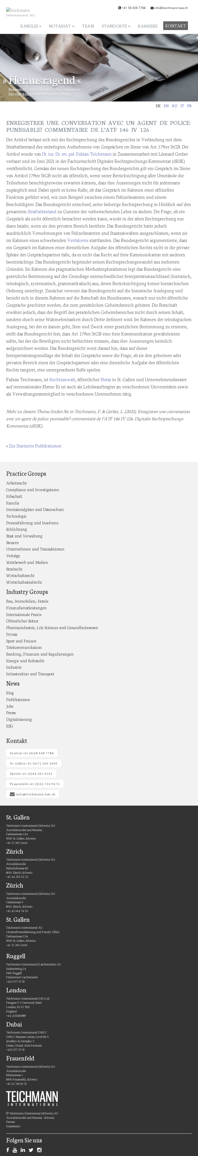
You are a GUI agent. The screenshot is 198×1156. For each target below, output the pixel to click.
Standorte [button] (115, 26)
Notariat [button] (60, 26)
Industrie (14, 667)
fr (189, 105)
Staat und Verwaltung (24, 535)
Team (88, 26)
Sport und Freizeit (21, 641)
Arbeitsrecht (16, 483)
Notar (106, 379)
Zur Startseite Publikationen (35, 445)
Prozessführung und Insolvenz (32, 522)
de (158, 105)
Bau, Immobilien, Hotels (27, 601)
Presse (11, 712)
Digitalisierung (19, 719)
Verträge (13, 555)
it (182, 105)
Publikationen (18, 699)
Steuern (12, 542)
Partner (10, 1121)
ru (174, 105)
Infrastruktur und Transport (30, 673)
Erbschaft (14, 496)
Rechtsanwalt (62, 379)
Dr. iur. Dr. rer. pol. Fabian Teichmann (77, 153)
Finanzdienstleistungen (26, 607)
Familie (12, 503)
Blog (10, 692)
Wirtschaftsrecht (20, 575)
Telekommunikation (24, 647)
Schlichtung (16, 529)
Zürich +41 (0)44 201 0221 (31, 773)
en (166, 105)
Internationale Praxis (23, 614)
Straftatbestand (42, 211)
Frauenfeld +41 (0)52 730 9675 (35, 783)
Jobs (9, 706)
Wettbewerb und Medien (27, 562)
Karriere (148, 26)
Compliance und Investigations (32, 489)
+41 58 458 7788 (134, 8)
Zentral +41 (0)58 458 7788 (32, 753)
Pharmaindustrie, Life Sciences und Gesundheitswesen (52, 627)
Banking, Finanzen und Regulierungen (40, 654)
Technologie (16, 516)
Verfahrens (77, 240)
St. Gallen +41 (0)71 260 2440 (33, 763)
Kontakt (175, 25)
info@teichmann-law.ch (171, 8)
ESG (9, 726)
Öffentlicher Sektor (22, 620)
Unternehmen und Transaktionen (35, 549)
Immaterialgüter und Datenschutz (35, 509)
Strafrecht (14, 569)
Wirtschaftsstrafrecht (24, 582)
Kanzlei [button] (29, 26)
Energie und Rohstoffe (25, 660)
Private (12, 634)
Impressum (13, 1126)
